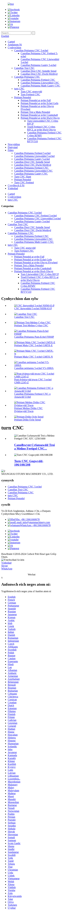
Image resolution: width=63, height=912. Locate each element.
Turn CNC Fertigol (24, 182)
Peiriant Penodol (22, 97)
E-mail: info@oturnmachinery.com (32, 522)
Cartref (11, 41)
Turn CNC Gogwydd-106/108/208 (28, 462)
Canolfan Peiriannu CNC (27, 76)
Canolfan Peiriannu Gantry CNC (31, 173)
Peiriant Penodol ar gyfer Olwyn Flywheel (36, 262)
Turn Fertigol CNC (30, 94)
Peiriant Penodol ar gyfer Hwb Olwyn (40, 118)
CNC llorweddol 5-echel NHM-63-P (33, 308)
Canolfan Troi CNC (24, 68)
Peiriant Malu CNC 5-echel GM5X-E (33, 345)
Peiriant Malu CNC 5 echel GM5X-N (33, 356)
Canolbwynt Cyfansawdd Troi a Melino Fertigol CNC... (34, 446)
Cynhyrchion (14, 47)
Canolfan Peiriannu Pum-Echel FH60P (34, 336)
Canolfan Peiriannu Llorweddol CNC (40, 82)
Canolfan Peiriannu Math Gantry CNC (40, 85)
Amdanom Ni (15, 44)
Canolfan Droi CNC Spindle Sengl (38, 71)
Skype (4, 565)
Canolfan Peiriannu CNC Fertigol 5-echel (35, 215)
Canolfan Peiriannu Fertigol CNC (38, 79)
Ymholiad (13, 188)
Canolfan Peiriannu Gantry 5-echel (38, 65)
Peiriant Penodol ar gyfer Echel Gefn (39, 103)
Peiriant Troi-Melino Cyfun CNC (31, 325)
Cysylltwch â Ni (16, 185)
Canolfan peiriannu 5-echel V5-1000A (34, 368)
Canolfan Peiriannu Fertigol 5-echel (32, 153)
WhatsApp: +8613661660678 (35, 525)
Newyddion (14, 144)
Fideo (11, 150)
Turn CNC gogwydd (31, 91)
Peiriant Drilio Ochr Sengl (27, 419)
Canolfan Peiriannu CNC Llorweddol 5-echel (37, 218)
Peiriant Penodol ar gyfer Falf (36, 100)
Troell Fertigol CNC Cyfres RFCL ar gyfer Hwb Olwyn (41, 128)
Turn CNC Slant (22, 176)
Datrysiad (13, 147)
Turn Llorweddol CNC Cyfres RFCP (40, 274)
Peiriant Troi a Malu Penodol (35, 112)
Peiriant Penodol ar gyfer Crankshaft (39, 115)
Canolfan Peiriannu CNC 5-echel (31, 50)
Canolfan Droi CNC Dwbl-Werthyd (39, 74)
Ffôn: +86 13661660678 (27, 519)
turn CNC (19, 88)
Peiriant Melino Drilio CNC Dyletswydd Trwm (28, 410)
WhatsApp (6, 568)
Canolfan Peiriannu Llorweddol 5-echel (34, 156)
